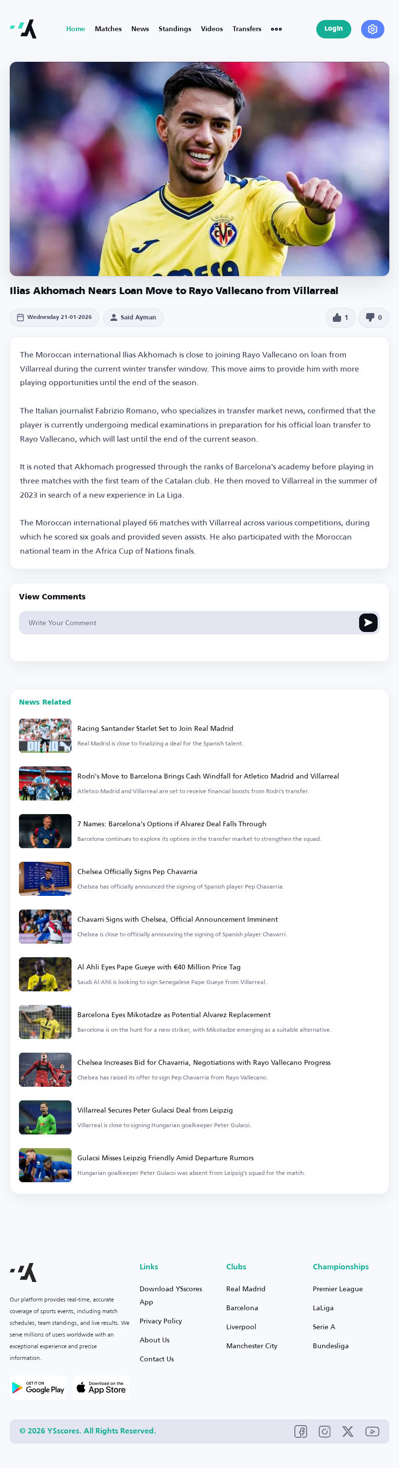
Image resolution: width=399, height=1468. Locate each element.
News (140, 29)
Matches (108, 29)
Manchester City (251, 1345)
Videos (212, 29)
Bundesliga (331, 1345)
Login (334, 29)
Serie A (324, 1326)
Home (75, 29)
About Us (154, 1339)
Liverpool (241, 1326)
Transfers (247, 29)
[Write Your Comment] (368, 622)
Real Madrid (246, 1288)
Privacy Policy (161, 1320)
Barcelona (242, 1307)
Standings (175, 29)
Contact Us (157, 1358)
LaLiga (323, 1307)
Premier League (338, 1288)
